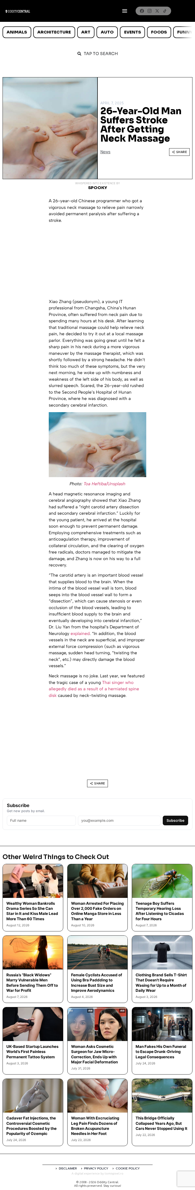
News (105, 151)
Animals (17, 32)
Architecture (54, 32)
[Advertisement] (97, 262)
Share (181, 152)
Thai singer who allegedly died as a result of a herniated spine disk (94, 689)
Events (132, 32)
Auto (107, 32)
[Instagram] (150, 11)
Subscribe (175, 820)
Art (85, 32)
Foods (159, 32)
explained (80, 633)
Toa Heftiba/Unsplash (104, 483)
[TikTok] (165, 11)
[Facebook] (142, 11)
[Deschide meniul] (125, 11)
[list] (97, 32)
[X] (157, 11)
